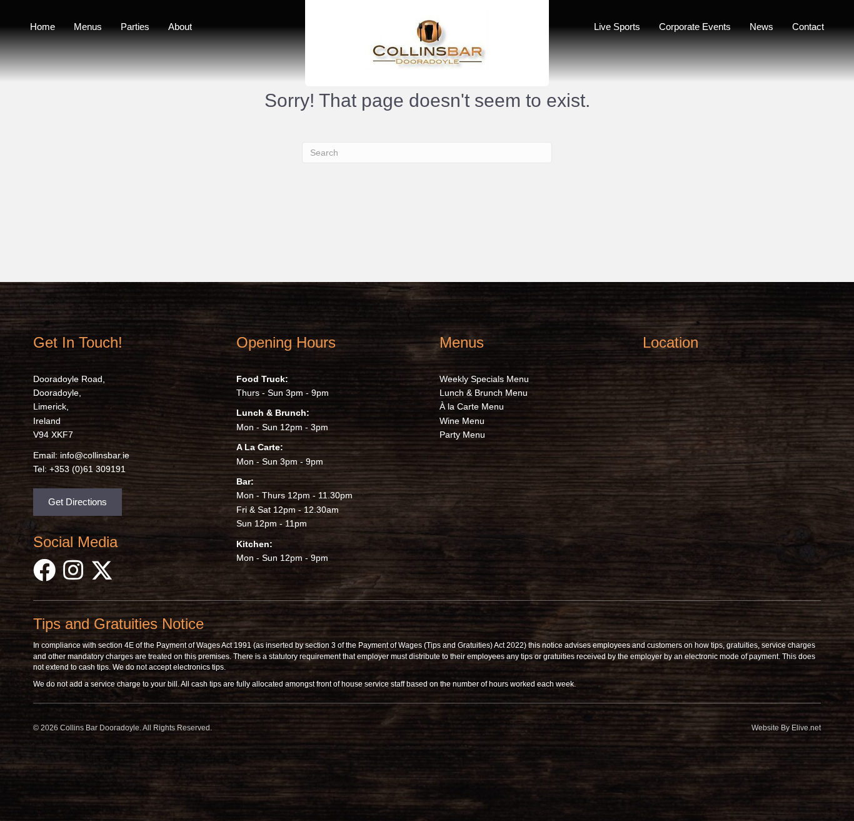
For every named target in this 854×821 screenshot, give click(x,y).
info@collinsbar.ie (94, 455)
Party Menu (462, 435)
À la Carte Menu (472, 406)
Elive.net (806, 727)
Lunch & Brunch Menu (484, 393)
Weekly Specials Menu (484, 379)
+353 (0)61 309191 (87, 469)
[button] (77, 502)
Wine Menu (462, 421)
